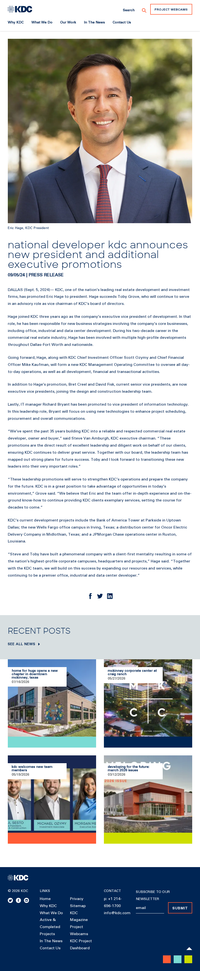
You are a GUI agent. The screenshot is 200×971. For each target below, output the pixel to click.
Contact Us (50, 948)
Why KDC (48, 906)
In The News (51, 941)
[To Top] (189, 948)
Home (45, 899)
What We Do (51, 913)
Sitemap (78, 906)
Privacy (76, 899)
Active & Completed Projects (50, 927)
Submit (180, 908)
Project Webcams (171, 9)
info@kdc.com (117, 913)
